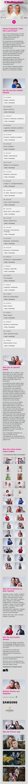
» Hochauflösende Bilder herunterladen (14, 454)
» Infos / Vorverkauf (9, 103)
